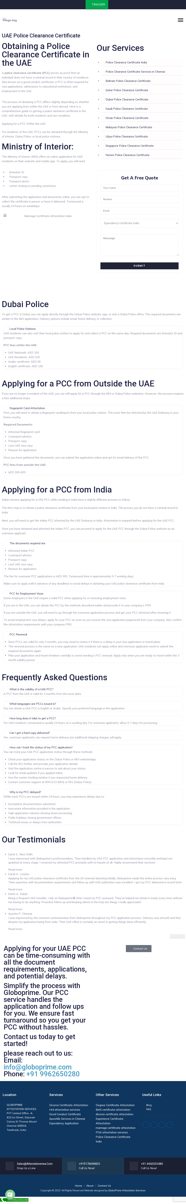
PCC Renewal (18, 634)
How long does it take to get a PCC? (32, 718)
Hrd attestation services (64, 1109)
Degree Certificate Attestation (115, 1105)
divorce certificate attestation (114, 1114)
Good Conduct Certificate (65, 1114)
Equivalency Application (64, 1123)
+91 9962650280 (53, 1074)
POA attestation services (112, 1132)
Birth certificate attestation (113, 1109)
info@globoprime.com (38, 1067)
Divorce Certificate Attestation (68, 1105)
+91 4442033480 (152, 1164)
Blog (149, 1105)
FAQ (148, 1109)
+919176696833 (89, 1164)
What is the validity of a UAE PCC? (31, 689)
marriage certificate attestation (116, 1128)
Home (78, 1185)
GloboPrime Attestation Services (126, 1190)
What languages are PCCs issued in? (32, 704)
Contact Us (104, 1185)
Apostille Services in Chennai (67, 1118)
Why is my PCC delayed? (25, 792)
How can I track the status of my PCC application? (41, 747)
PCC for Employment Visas (26, 593)
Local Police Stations (22, 329)
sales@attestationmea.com (34, 1164)
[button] (93, 329)
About (90, 1185)
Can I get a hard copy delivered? (29, 733)
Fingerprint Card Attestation (27, 408)
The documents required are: (27, 543)
